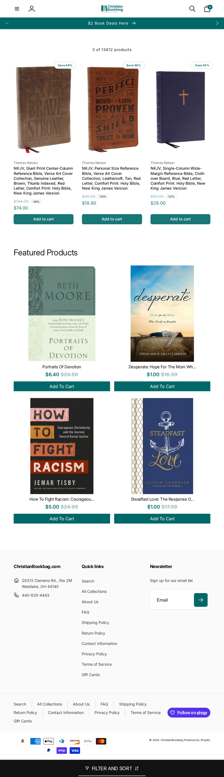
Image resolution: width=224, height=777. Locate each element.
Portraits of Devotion (61, 366)
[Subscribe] (201, 600)
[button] (17, 9)
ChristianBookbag (172, 740)
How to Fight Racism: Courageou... (62, 499)
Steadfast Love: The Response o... (162, 499)
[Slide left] (7, 23)
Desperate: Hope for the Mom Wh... (162, 366)
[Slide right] (217, 23)
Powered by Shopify (197, 740)
